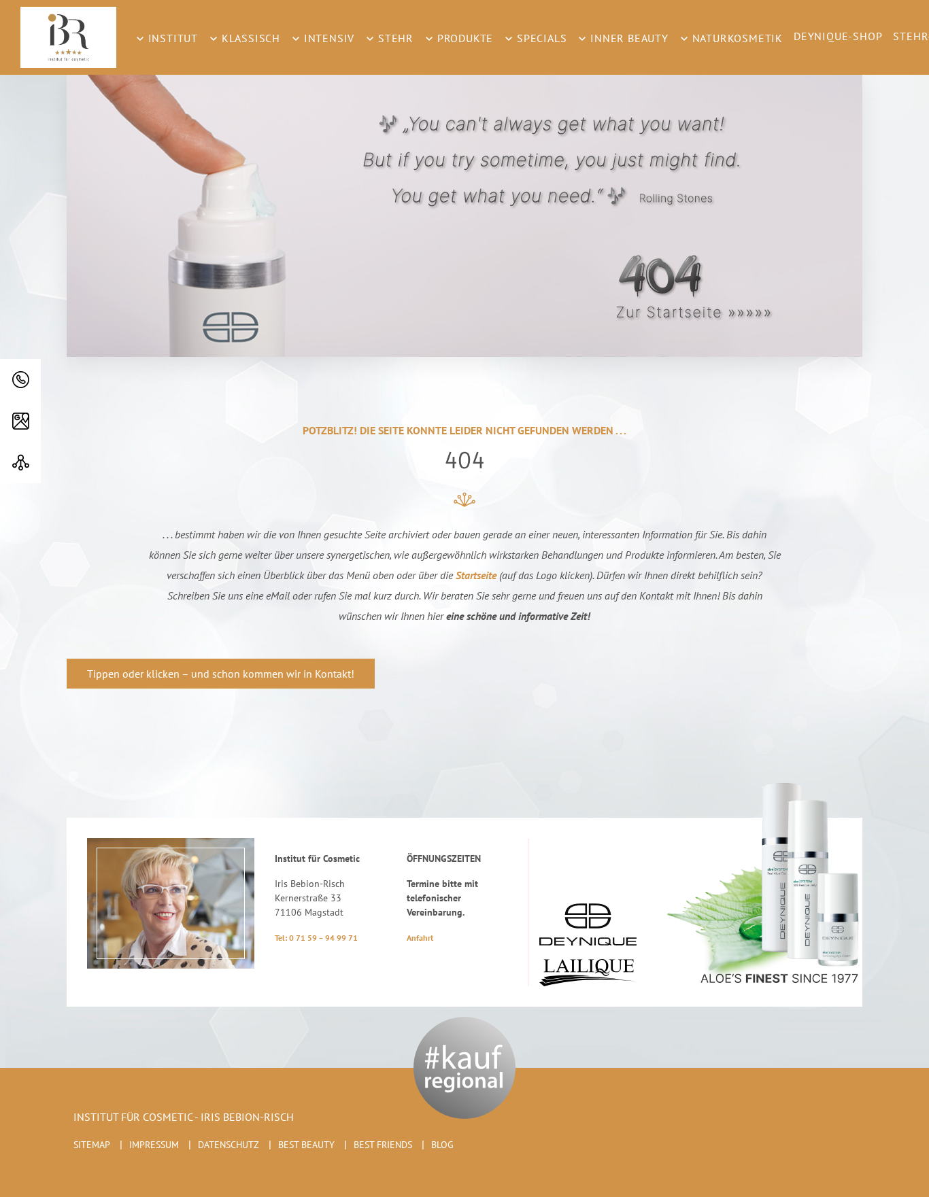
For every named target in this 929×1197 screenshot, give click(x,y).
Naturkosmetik (736, 38)
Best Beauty (306, 1145)
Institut (171, 38)
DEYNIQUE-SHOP (838, 36)
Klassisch (249, 38)
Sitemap (91, 1145)
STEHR (394, 38)
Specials (540, 38)
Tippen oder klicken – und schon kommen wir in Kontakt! (220, 673)
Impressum (154, 1145)
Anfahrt (420, 938)
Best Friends (383, 1145)
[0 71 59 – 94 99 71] (20, 379)
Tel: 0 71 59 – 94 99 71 (316, 938)
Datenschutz (228, 1145)
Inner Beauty (627, 38)
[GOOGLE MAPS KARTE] (20, 421)
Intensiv (327, 38)
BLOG (442, 1145)
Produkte (463, 38)
